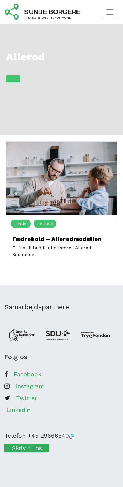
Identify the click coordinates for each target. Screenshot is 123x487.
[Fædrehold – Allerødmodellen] (61, 178)
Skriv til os (27, 448)
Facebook (27, 374)
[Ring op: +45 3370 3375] (71, 436)
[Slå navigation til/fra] (110, 12)
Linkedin (18, 410)
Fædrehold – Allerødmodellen (57, 239)
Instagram (30, 386)
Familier (21, 224)
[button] (13, 78)
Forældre (45, 224)
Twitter (26, 398)
